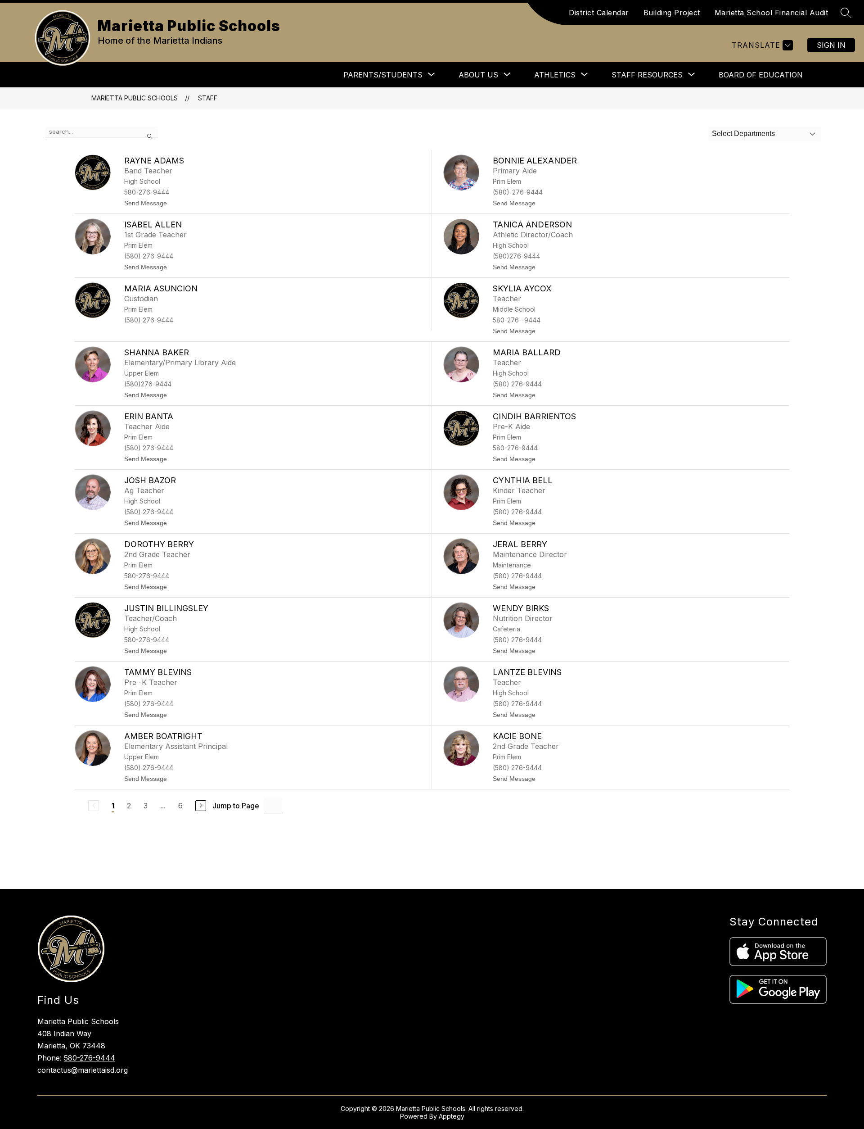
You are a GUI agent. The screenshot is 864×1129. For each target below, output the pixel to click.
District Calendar (599, 12)
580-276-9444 (89, 1057)
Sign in (831, 45)
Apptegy (451, 1116)
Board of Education (761, 74)
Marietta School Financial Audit (771, 12)
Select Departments (743, 133)
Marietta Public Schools (134, 98)
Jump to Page (235, 805)
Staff (207, 98)
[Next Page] (200, 805)
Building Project (672, 12)
